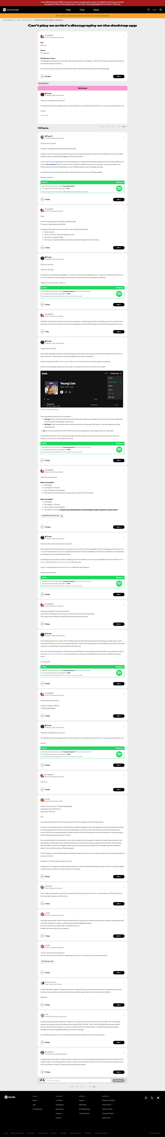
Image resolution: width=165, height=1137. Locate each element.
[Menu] (160, 9)
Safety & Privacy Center (17, 1133)
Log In (155, 10)
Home (13, 20)
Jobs (34, 1105)
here (97, 275)
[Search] (148, 9)
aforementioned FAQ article (67, 361)
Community (13, 9)
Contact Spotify (84, 1113)
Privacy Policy (31, 1133)
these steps (94, 4)
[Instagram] (146, 1098)
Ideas (96, 9)
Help (68, 9)
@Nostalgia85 (60, 100)
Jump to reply (44, 115)
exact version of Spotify (55, 654)
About (35, 1100)
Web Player (99, 106)
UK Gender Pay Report (101, 1133)
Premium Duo (106, 1105)
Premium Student (108, 1113)
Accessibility (63, 1133)
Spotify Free (106, 1118)
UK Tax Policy (88, 1133)
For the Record (37, 1109)
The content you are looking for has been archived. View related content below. (83, 16)
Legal (6, 1133)
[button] (124, 36)
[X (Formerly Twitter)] (152, 1098)
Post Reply (118, 1080)
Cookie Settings (43, 1133)
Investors (59, 1113)
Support (81, 1100)
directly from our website (63, 562)
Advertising (59, 1109)
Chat (82, 9)
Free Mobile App (84, 1109)
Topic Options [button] (43, 83)
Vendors (58, 1118)
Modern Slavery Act (75, 1133)
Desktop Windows (27, 20)
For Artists (59, 1100)
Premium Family (107, 1109)
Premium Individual (108, 1100)
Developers (60, 1105)
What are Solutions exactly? (83, 291)
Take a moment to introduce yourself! (75, 192)
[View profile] (42, 36)
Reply (119, 76)
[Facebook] (158, 1098)
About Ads (54, 1133)
